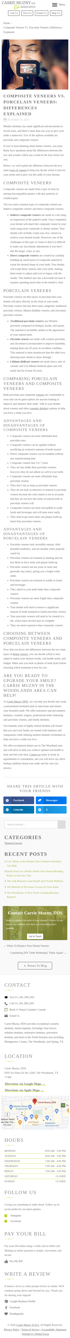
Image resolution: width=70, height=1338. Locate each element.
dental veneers (20, 654)
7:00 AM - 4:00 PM (55, 1161)
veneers (40, 394)
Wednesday (12, 1161)
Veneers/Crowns (13, 843)
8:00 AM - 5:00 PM (55, 1151)
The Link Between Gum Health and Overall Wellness (35, 881)
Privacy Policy (12, 1329)
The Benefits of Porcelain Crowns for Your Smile (33, 887)
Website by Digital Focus (35, 1334)
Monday (10, 1151)
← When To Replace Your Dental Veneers (26, 945)
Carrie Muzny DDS (17, 701)
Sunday (9, 1181)
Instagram (16, 1215)
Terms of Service (30, 1329)
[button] (35, 965)
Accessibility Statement (53, 1329)
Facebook (16, 1221)
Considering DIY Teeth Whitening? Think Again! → (38, 952)
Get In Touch (35, 936)
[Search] (61, 824)
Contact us (35, 754)
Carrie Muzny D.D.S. (28, 1325)
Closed (61, 1176)
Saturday (11, 1176)
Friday (9, 1171)
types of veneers (18, 170)
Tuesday (10, 1156)
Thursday (11, 1166)
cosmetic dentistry (39, 408)
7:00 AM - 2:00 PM (55, 1171)
